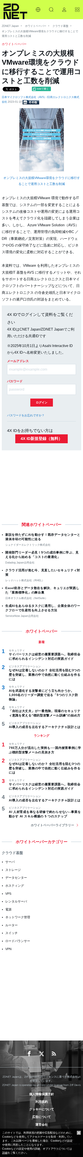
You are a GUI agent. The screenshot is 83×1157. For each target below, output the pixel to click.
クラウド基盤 (60, 26)
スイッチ (11, 933)
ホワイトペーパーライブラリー (52, 825)
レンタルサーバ (16, 901)
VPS (8, 893)
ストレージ (13, 870)
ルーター (11, 925)
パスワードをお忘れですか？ (25, 415)
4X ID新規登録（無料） (41, 438)
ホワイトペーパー (35, 26)
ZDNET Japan (10, 26)
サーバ (10, 862)
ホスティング (14, 885)
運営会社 (41, 1124)
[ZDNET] (15, 9)
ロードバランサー (17, 941)
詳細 (5, 1152)
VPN (8, 949)
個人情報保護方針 (41, 1094)
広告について (41, 1117)
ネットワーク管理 (17, 917)
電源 (8, 909)
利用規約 (41, 1101)
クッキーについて (41, 1109)
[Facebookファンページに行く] (29, 1053)
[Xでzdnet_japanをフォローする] (41, 1053)
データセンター (16, 877)
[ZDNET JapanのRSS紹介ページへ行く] (54, 1053)
